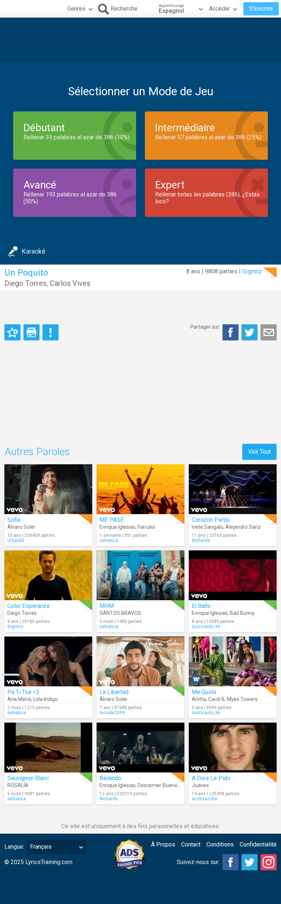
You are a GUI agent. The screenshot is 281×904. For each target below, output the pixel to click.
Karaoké (33, 251)
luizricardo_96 (206, 626)
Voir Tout (259, 451)
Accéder (219, 8)
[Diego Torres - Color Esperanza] (48, 575)
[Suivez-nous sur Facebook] (230, 862)
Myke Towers (242, 699)
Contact (191, 844)
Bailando (110, 778)
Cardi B (216, 699)
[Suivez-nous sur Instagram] (269, 862)
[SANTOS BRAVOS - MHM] (140, 575)
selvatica (109, 540)
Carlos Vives (70, 283)
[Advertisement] (140, 39)
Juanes (200, 785)
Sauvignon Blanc (28, 778)
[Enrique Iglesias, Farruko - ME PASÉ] (140, 489)
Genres (76, 8)
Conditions (220, 844)
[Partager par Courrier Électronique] (269, 332)
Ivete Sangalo (207, 527)
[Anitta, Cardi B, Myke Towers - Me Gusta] (233, 661)
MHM (107, 605)
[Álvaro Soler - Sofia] (48, 489)
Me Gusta (204, 692)
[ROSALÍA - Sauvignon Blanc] (48, 747)
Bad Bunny (242, 613)
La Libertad (114, 692)
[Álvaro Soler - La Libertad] (140, 661)
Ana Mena (19, 699)
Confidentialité (258, 844)
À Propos (163, 844)
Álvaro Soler (21, 527)
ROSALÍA (18, 785)
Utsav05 (15, 540)
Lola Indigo (45, 699)
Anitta (199, 699)
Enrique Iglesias (117, 527)
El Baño (201, 605)
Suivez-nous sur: (198, 862)
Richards (201, 540)
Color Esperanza (28, 605)
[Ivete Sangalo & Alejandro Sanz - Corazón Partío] (233, 489)
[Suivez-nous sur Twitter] (249, 862)
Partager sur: (205, 326)
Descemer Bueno (157, 785)
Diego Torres (25, 283)
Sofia (13, 519)
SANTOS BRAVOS (120, 613)
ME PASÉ (112, 519)
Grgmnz (252, 271)
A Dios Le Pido (211, 778)
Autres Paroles (37, 452)
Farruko (146, 527)
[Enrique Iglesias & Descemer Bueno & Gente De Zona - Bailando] (140, 747)
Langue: (14, 846)
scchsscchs (204, 798)
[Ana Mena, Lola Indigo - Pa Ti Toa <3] (48, 661)
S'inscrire (261, 8)
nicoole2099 (112, 712)
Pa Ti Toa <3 (23, 692)
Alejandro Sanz (243, 527)
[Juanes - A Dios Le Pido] (233, 747)
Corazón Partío (211, 519)
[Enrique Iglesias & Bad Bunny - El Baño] (233, 575)
